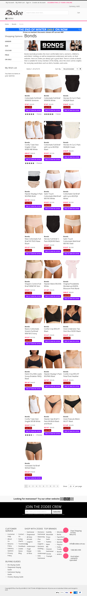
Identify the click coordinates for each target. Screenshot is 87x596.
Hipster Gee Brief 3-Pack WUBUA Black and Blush (52, 421)
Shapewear (31, 534)
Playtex (59, 544)
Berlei (59, 534)
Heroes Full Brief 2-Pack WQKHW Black (52, 240)
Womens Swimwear (41, 533)
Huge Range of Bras (29, 551)
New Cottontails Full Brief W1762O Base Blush (33, 241)
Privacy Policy (49, 514)
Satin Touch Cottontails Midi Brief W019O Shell (71, 241)
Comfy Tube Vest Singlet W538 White (32, 420)
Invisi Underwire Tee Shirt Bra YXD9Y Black (72, 330)
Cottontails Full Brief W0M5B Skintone (33, 99)
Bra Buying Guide (14, 565)
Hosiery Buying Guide (15, 577)
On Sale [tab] (8, 59)
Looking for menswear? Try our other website (36, 498)
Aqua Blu (48, 545)
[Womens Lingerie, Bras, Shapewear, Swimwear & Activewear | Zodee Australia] (14, 12)
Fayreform (61, 537)
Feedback (21, 546)
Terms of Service (58, 514)
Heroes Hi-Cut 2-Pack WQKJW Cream (71, 146)
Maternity (41, 537)
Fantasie (60, 539)
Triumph (49, 556)
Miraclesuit (61, 532)
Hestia (48, 554)
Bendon (59, 542)
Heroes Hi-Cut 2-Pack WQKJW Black (71, 99)
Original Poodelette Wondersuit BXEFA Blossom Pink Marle (71, 286)
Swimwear (30, 532)
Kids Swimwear (41, 557)
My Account (10, 2)
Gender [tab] (8, 41)
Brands (14, 24)
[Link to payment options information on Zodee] (69, 592)
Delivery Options (11, 549)
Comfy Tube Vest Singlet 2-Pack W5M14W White (32, 147)
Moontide (49, 534)
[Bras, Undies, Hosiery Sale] (43, 29)
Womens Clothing (41, 547)
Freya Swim (48, 538)
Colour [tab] (8, 50)
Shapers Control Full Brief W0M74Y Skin (33, 285)
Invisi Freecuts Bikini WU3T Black (71, 420)
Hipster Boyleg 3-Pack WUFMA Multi (33, 195)
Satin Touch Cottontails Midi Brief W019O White (52, 196)
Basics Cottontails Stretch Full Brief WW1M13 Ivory (32, 331)
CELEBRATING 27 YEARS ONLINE (59, 2)
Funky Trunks (59, 548)
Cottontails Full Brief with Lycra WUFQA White (71, 196)
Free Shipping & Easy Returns (75, 533)
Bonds (59, 552)
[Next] (57, 486)
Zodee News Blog (20, 551)
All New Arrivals (29, 538)
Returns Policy (10, 545)
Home (7, 24)
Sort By (58, 69)
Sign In (28, 2)
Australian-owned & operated (74, 558)
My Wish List (20, 2)
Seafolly (49, 532)
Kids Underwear (42, 552)
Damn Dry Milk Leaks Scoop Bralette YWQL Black (33, 376)
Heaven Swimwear (50, 550)
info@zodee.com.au (77, 544)
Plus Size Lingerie (40, 541)
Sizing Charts (20, 540)
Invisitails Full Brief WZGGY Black (32, 466)
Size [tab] (6, 46)
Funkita (48, 542)
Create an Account (39, 2)
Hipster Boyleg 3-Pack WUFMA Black (53, 375)
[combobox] (47, 13)
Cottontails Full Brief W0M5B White (52, 99)
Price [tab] (7, 55)
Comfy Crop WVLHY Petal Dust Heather (71, 375)
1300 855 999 (76, 550)
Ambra (59, 554)
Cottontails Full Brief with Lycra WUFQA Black (52, 147)
